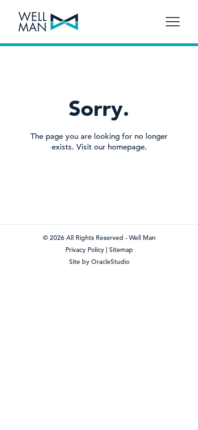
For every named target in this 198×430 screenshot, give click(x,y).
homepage (126, 147)
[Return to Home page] (48, 23)
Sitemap (121, 249)
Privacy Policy (84, 249)
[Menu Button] (173, 21)
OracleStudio (110, 261)
